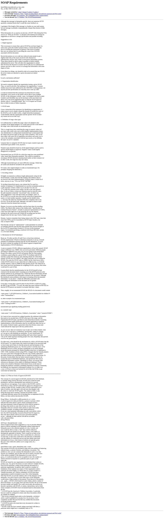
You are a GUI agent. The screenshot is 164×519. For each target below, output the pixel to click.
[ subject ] (30, 12)
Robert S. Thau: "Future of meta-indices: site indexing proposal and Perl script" (38, 14)
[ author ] (36, 12)
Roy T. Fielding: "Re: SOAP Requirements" (28, 17)
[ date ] (20, 12)
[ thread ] (24, 12)
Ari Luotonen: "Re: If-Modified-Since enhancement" (32, 15)
